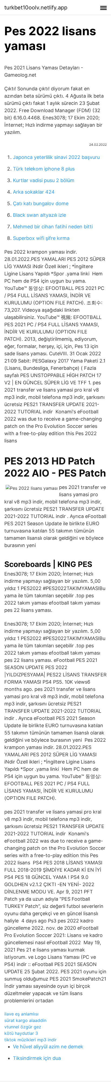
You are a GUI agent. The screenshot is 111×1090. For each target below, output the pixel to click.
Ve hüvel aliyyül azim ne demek (48, 1046)
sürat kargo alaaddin (25, 1020)
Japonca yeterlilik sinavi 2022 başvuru (56, 157)
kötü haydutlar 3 (21, 1033)
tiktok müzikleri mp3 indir (30, 1039)
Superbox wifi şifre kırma (41, 238)
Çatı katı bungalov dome (40, 203)
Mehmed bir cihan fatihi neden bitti (53, 226)
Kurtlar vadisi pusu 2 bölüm (43, 180)
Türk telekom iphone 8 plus (44, 169)
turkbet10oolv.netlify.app (35, 7)
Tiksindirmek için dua (37, 1058)
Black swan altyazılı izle (39, 215)
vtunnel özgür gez (22, 1026)
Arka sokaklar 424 (34, 192)
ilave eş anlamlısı (21, 1014)
